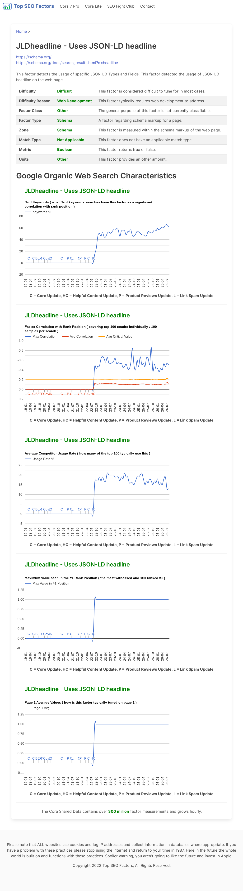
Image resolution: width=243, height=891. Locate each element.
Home (21, 31)
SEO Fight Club (121, 6)
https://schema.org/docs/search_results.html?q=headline (67, 62)
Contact (147, 6)
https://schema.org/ (33, 57)
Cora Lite (93, 6)
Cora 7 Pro (69, 6)
